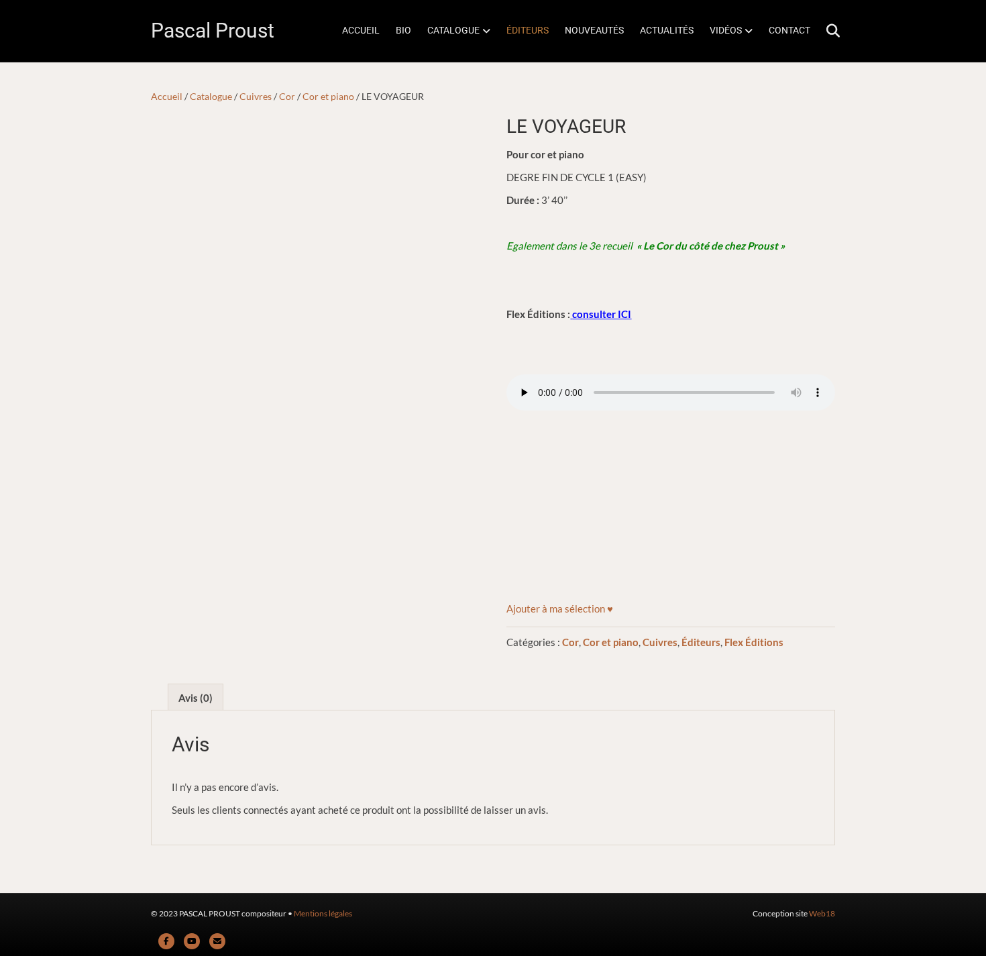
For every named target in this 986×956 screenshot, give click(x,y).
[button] (559, 608)
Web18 (822, 913)
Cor (287, 96)
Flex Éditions (753, 642)
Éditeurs (700, 642)
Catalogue (211, 96)
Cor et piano (328, 96)
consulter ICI (601, 314)
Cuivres (255, 96)
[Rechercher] (826, 30)
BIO (403, 30)
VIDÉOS (726, 30)
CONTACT (789, 30)
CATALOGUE (453, 30)
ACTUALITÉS (667, 30)
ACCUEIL (361, 30)
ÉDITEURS (527, 30)
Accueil (166, 96)
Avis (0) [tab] (195, 698)
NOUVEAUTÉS (594, 30)
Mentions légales (323, 913)
